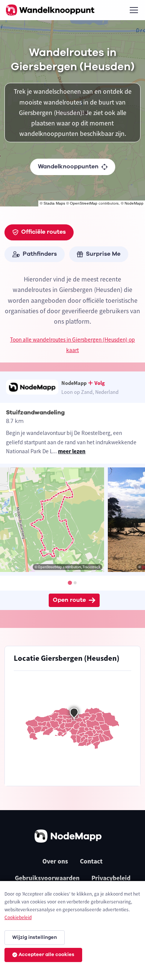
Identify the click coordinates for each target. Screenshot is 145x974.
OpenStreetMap (83, 203)
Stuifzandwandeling (35, 412)
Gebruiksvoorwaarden (47, 878)
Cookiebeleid (18, 917)
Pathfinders (40, 254)
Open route (69, 600)
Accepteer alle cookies (46, 954)
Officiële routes (43, 232)
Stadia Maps (54, 203)
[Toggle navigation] (133, 10)
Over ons (55, 861)
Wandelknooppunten (68, 166)
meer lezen (72, 451)
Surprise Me (103, 254)
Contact (91, 861)
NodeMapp (134, 203)
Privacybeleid (110, 878)
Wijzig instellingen (34, 937)
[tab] (70, 583)
